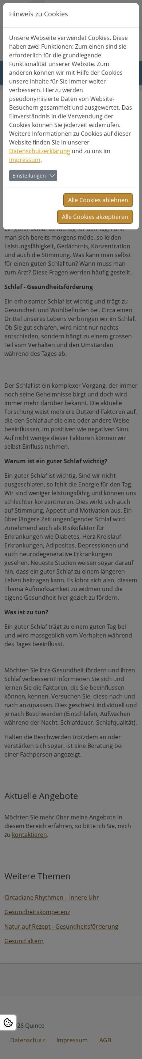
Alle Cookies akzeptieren (95, 217)
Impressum (24, 160)
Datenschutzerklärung (39, 151)
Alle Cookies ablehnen (98, 200)
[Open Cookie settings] (8, 1022)
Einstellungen (29, 175)
